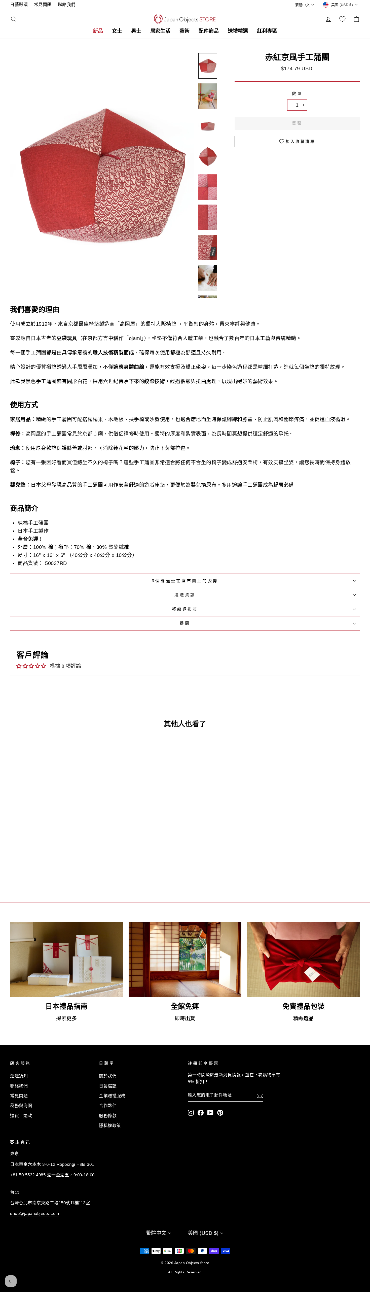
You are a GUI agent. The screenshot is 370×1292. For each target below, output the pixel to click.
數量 (297, 93)
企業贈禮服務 (112, 1096)
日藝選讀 (19, 4)
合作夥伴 (108, 1105)
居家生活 (160, 31)
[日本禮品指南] (66, 959)
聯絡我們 (67, 4)
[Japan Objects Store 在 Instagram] (191, 1112)
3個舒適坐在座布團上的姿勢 (185, 581)
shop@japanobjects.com (34, 1213)
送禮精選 (238, 31)
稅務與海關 (21, 1105)
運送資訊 (184, 595)
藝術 (184, 31)
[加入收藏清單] (87, 846)
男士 (136, 31)
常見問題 (43, 4)
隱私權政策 (110, 1125)
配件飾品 (209, 31)
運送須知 (19, 1076)
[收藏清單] (342, 19)
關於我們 (108, 1076)
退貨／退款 (21, 1115)
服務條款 (108, 1115)
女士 (117, 31)
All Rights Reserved (185, 1272)
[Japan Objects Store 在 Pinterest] (220, 1112)
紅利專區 (267, 31)
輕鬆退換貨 (185, 609)
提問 (185, 623)
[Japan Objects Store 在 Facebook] (201, 1112)
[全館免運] (185, 959)
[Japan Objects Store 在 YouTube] (210, 1112)
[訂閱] (260, 1095)
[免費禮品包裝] (303, 959)
